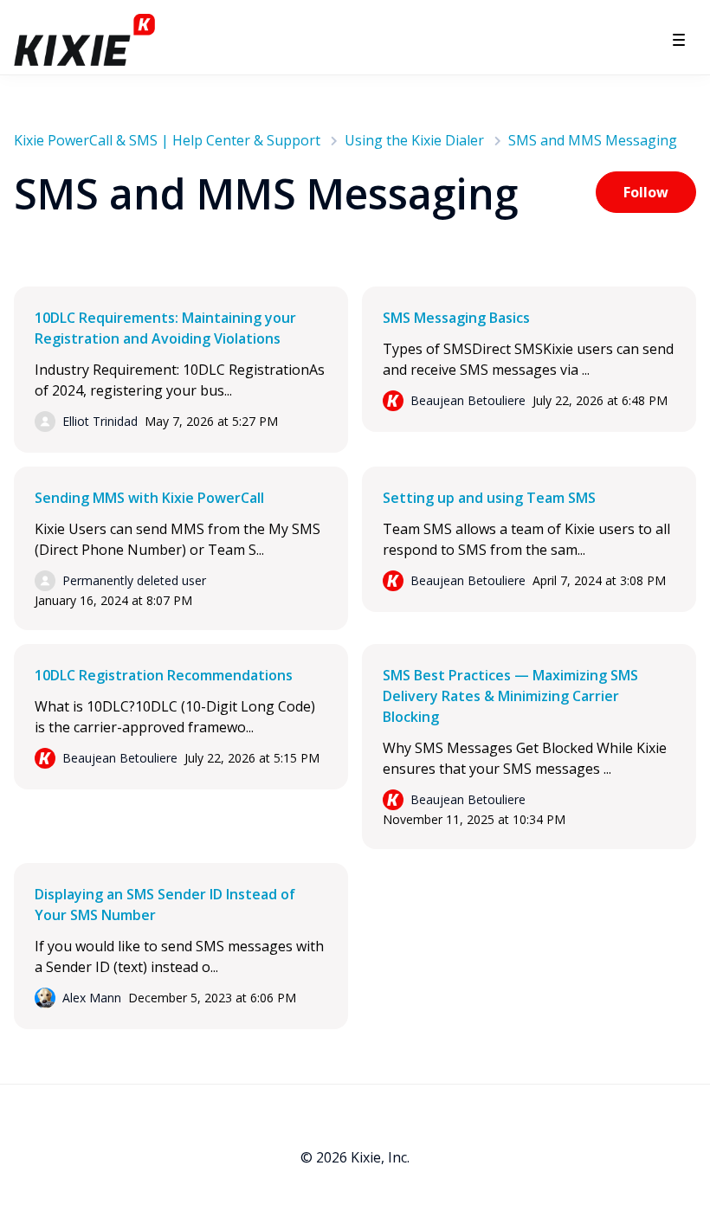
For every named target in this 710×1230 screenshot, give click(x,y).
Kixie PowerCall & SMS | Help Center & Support (167, 140)
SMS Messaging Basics (456, 317)
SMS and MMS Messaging (592, 140)
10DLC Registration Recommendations (164, 675)
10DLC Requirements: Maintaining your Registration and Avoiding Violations (165, 328)
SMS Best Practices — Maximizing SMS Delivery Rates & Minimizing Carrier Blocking (510, 696)
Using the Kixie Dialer (414, 140)
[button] (679, 40)
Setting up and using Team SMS (489, 497)
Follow (645, 192)
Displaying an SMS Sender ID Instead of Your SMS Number (165, 904)
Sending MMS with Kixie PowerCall (149, 497)
